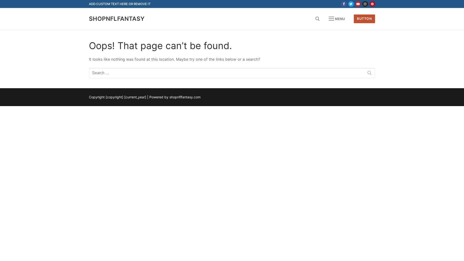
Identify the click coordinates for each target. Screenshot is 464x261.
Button (364, 19)
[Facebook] (344, 4)
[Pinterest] (372, 4)
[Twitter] (351, 4)
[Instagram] (365, 4)
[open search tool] (317, 19)
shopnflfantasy (117, 18)
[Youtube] (358, 4)
